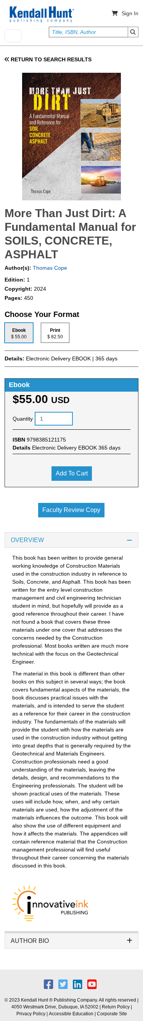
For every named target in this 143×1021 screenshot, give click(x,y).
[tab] (19, 333)
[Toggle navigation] (13, 35)
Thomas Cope (49, 268)
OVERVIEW (27, 540)
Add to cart (72, 473)
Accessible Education (71, 1013)
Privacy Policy (30, 1013)
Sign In (130, 13)
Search (133, 32)
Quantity (23, 419)
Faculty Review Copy (71, 510)
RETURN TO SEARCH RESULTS (50, 59)
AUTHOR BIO (30, 941)
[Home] (41, 14)
